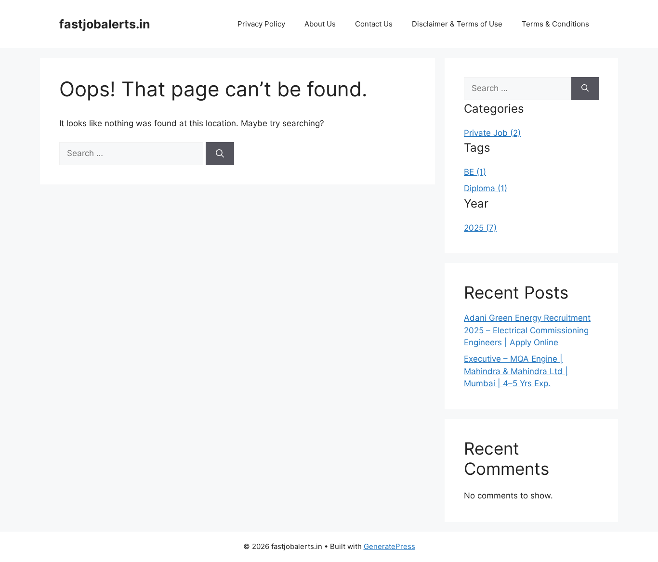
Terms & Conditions (555, 23)
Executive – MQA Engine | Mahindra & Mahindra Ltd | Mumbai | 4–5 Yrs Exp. (516, 371)
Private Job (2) (492, 133)
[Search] (220, 153)
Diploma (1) (485, 188)
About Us (320, 23)
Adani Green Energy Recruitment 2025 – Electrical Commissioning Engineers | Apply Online (527, 330)
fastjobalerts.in (104, 24)
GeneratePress (389, 546)
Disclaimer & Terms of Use (457, 23)
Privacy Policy (261, 23)
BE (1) (475, 172)
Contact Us (374, 23)
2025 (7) (480, 228)
